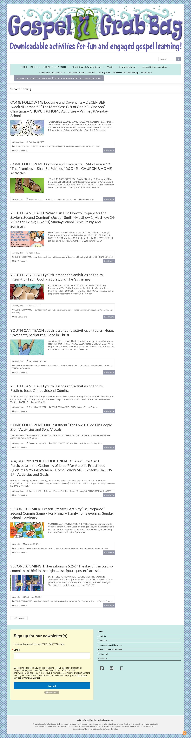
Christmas (18, 146)
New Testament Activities (82, 548)
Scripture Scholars (127, 67)
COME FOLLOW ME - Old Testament (30, 365)
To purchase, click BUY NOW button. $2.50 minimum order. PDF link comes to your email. (58, 78)
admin (17, 544)
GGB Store (146, 72)
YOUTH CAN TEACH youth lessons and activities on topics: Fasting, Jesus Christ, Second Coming (57, 388)
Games (91, 72)
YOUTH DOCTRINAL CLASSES (99, 257)
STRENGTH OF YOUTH (54, 67)
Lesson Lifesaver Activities (154, 67)
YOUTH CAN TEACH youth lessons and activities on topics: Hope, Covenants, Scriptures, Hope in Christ (62, 332)
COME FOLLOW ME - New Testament (30, 257)
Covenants (51, 365)
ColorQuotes (104, 72)
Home (100, 631)
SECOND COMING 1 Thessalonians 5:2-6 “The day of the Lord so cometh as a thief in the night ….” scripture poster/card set (61, 568)
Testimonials (103, 654)
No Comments (20, 150)
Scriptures (85, 365)
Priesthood (69, 146)
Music (110, 67)
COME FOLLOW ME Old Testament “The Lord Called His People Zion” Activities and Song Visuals (61, 427)
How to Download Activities (110, 649)
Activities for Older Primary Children (30, 548)
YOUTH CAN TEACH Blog (125, 72)
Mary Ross (18, 142)
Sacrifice (75, 310)
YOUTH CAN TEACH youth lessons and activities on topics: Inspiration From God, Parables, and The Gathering (57, 276)
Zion (74, 199)
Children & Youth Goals (50, 72)
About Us (102, 636)
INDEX (33, 67)
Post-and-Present (76, 72)
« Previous (19, 618)
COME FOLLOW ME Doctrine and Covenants (43, 146)
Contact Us (102, 640)
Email (17, 650)
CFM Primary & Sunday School (86, 67)
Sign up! (52, 685)
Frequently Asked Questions (110, 645)
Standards (66, 199)
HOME (24, 67)
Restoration (80, 146)
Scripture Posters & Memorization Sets (64, 601)
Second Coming (92, 146)
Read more (109, 150)
